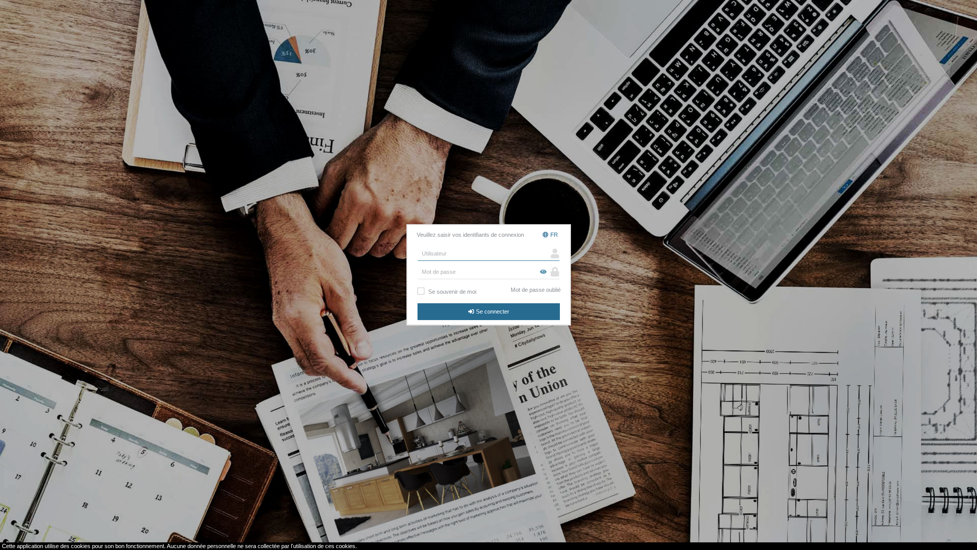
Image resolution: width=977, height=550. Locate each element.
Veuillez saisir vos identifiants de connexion (470, 234)
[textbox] (483, 253)
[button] (550, 235)
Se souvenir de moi (452, 291)
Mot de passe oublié (536, 289)
